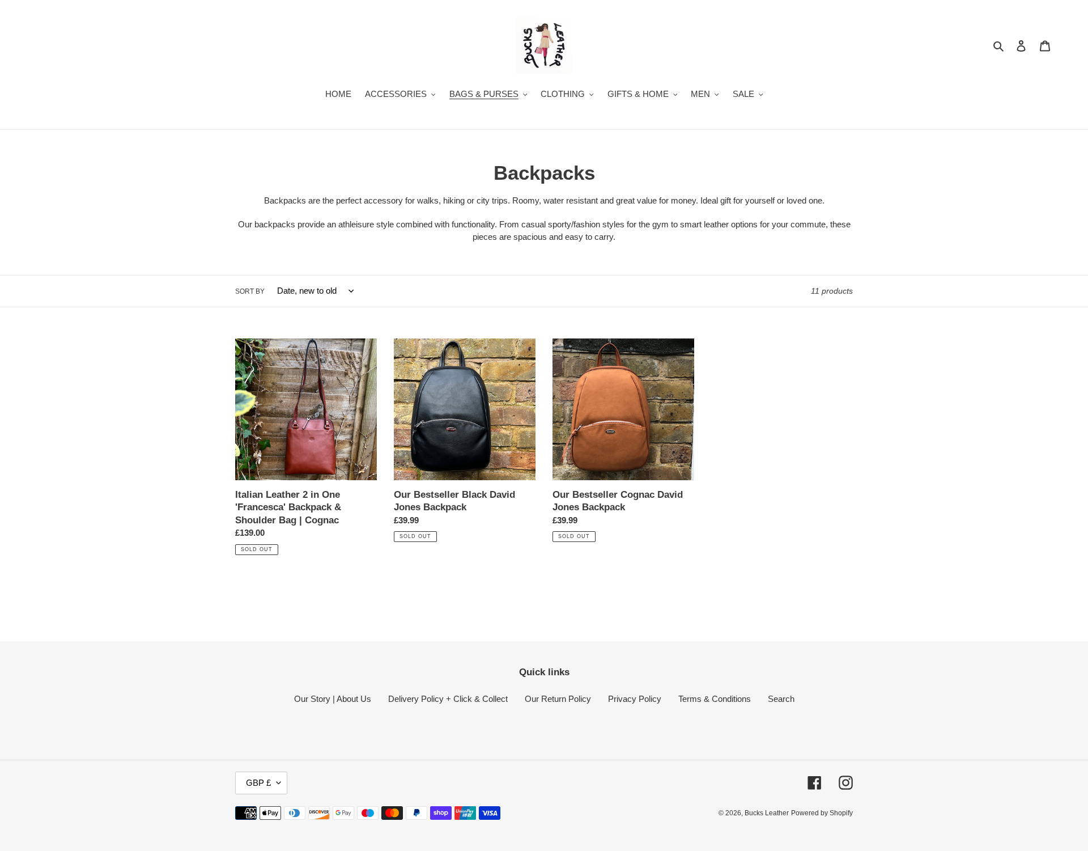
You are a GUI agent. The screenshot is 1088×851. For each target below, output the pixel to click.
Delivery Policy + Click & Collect (448, 699)
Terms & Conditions (714, 699)
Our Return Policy (558, 699)
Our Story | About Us (332, 699)
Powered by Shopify (822, 813)
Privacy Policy (634, 699)
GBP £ (258, 783)
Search (781, 699)
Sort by (250, 291)
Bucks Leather (767, 813)
